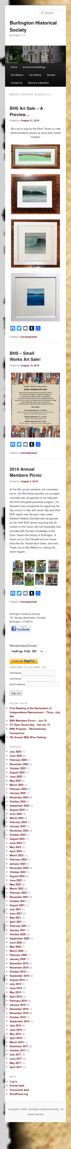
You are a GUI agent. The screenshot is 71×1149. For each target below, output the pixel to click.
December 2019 (19, 963)
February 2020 (18, 955)
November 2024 (19, 797)
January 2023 (18, 864)
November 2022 (19, 868)
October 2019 (18, 971)
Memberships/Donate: (23, 645)
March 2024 (16, 818)
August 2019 (17, 980)
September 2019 (19, 976)
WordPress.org (19, 1094)
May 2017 (15, 1063)
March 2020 (16, 951)
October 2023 (18, 834)
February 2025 (18, 789)
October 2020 (18, 934)
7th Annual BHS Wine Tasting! (28, 737)
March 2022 (16, 888)
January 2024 (18, 826)
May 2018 (15, 1034)
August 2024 (17, 810)
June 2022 (16, 880)
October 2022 (18, 872)
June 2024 (16, 814)
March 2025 (16, 785)
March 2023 (16, 855)
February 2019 (18, 1000)
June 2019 (16, 988)
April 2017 (16, 1067)
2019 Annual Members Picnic (26, 472)
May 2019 (15, 992)
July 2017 (15, 1054)
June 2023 (16, 843)
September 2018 (19, 1021)
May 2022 (15, 884)
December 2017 (19, 1046)
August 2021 (17, 905)
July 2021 (15, 909)
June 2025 (16, 776)
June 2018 (16, 1030)
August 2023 (17, 839)
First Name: (16, 672)
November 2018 (19, 1013)
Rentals (51, 74)
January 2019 (18, 1005)
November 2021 (19, 897)
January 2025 (18, 793)
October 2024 (18, 801)
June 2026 (16, 755)
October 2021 (18, 901)
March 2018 (16, 1042)
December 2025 (19, 764)
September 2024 (19, 805)
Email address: (18, 684)
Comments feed (19, 1090)
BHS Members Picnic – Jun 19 (28, 720)
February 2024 (18, 822)
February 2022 (18, 892)
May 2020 (15, 946)
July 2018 (15, 1025)
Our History (35, 74)
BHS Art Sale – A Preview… (26, 111)
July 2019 (15, 984)
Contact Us (16, 82)
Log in (14, 1081)
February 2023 (18, 859)
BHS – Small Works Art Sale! (25, 356)
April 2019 (16, 996)
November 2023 (19, 830)
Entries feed (17, 1085)
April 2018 (16, 1038)
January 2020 (18, 959)
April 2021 (16, 921)
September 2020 (19, 938)
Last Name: (16, 678)
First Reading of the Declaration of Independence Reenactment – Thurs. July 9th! (35, 712)
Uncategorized (28, 336)
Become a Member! (38, 82)
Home (14, 67)
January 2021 (18, 930)
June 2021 (16, 913)
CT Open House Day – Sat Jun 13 (30, 724)
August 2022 (17, 876)
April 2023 (16, 851)
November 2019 (19, 967)
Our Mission (17, 74)
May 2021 (15, 917)
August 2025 (17, 772)
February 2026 (18, 760)
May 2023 (15, 847)
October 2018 (18, 1017)
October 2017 (18, 1050)
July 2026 (15, 751)
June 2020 (16, 942)
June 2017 (16, 1058)
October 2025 (18, 768)
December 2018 (19, 1009)
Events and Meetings (34, 67)
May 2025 (15, 780)
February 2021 (18, 926)
